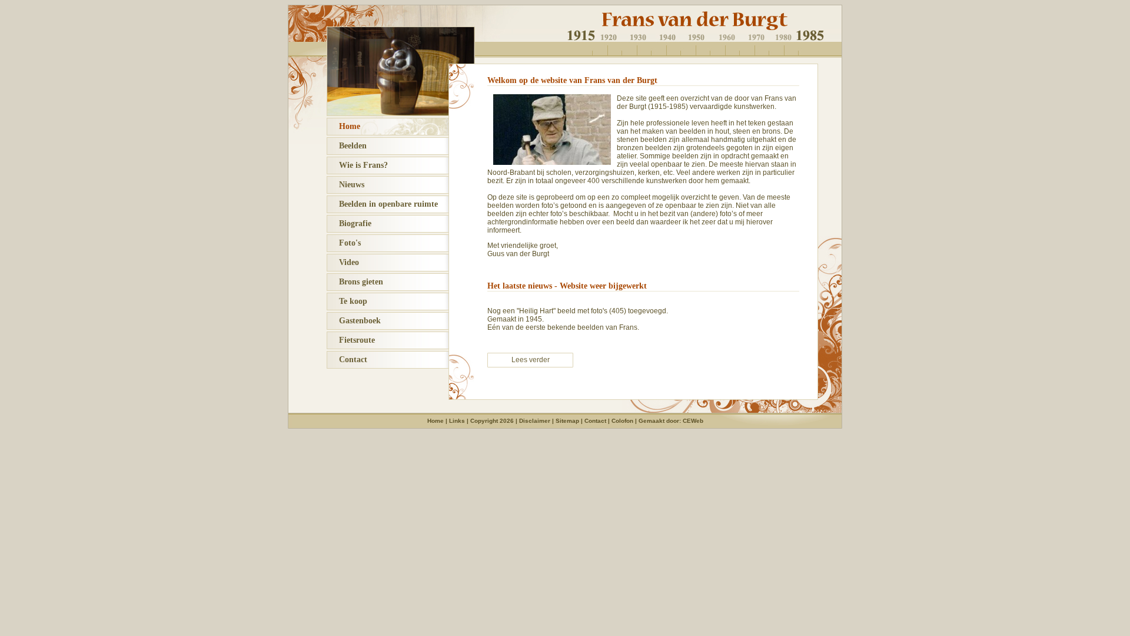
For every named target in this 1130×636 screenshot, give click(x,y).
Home (343, 126)
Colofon (622, 421)
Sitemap (567, 421)
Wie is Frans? (357, 165)
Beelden (347, 145)
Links (457, 421)
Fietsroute (351, 340)
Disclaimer (534, 421)
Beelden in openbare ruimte (382, 204)
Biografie (349, 223)
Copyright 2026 (492, 421)
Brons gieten (355, 281)
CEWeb (693, 421)
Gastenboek (354, 320)
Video (343, 262)
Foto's (344, 242)
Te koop (347, 301)
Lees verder (530, 360)
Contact (347, 359)
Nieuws (345, 184)
